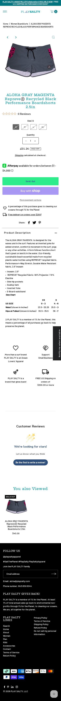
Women (6, 635)
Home (5, 24)
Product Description (17, 232)
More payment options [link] (30, 199)
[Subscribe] (54, 574)
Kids (5, 642)
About (6, 632)
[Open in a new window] (29, 222)
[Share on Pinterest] (39, 222)
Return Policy (9, 655)
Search (6, 625)
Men (5, 639)
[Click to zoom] (53, 37)
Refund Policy (40, 627)
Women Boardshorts (19, 24)
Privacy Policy (40, 617)
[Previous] (7, 37)
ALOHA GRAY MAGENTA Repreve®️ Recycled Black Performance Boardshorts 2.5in (16, 525)
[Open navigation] (4, 11)
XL (42, 127)
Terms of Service (11, 652)
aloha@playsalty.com (20, 581)
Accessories (9, 645)
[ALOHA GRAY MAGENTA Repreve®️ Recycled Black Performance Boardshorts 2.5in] (16, 506)
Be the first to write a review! (30, 462)
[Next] (15, 37)
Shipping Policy (41, 624)
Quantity (30, 134)
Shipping (19, 155)
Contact (7, 649)
